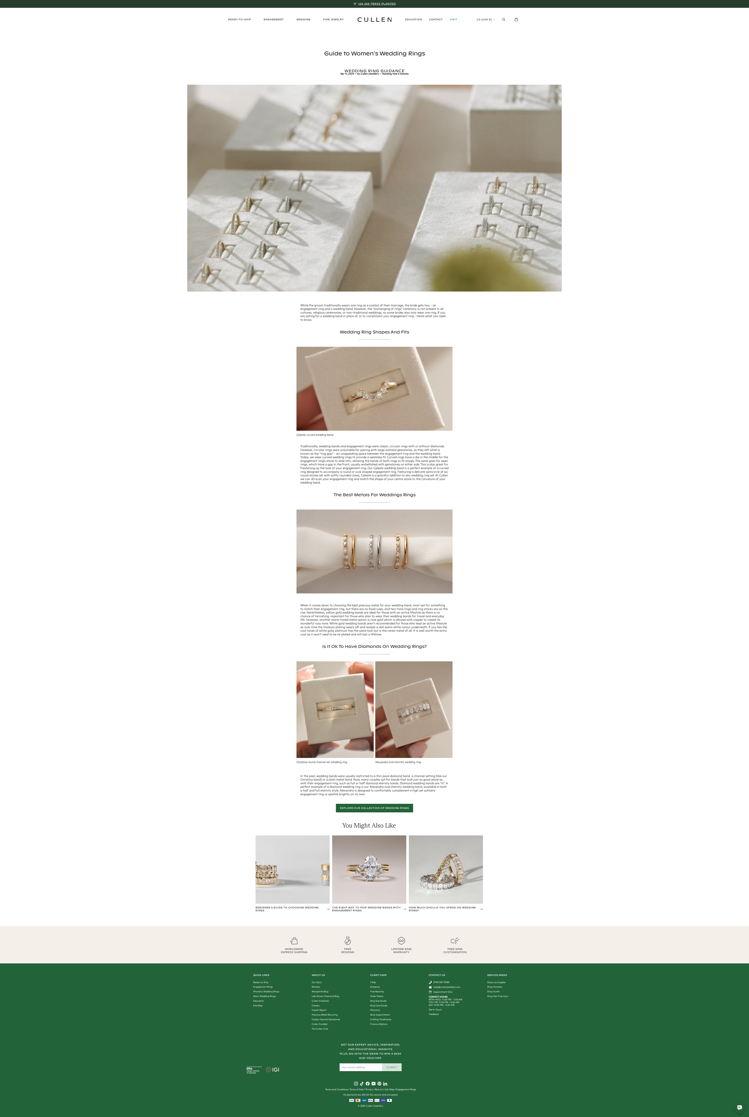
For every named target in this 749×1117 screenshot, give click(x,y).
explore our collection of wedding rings (374, 808)
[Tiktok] (362, 1084)
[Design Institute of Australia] (253, 1072)
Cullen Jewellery (370, 73)
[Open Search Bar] (504, 19)
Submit (392, 1067)
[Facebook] (368, 1084)
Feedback (434, 1014)
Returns (379, 1089)
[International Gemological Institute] (273, 1070)
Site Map (389, 1089)
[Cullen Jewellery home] (375, 19)
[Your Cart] (516, 19)
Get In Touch (435, 1009)
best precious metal (365, 605)
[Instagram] (356, 1084)
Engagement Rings (406, 1089)
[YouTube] (373, 1084)
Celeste (301, 435)
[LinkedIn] (385, 1084)
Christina (301, 762)
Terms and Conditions (336, 1089)
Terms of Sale (357, 1089)
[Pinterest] (379, 1084)
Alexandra (381, 762)
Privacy (369, 1089)
